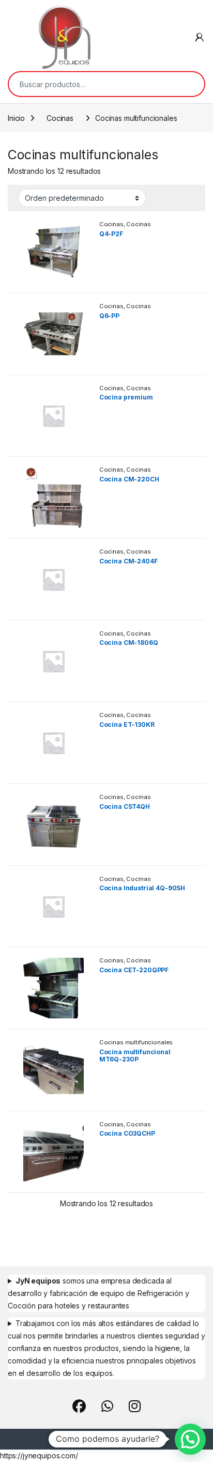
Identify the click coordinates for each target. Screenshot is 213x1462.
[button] (190, 1439)
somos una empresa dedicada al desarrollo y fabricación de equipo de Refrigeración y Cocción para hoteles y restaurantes (98, 1293)
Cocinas (60, 118)
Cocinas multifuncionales (125, 227)
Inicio (16, 118)
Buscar (189, 84)
